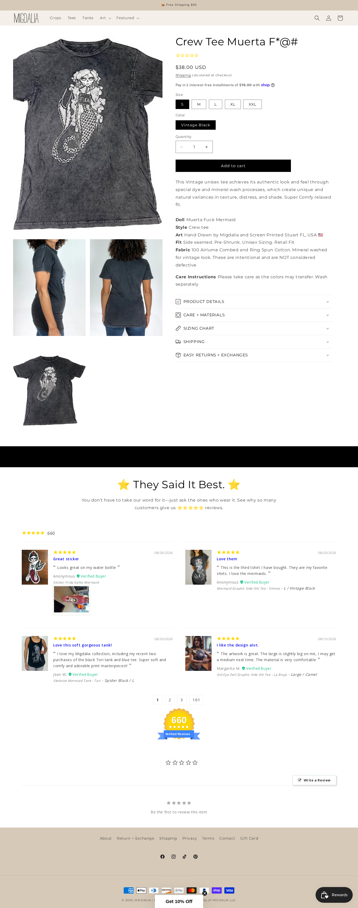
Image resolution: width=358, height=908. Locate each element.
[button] (105, 17)
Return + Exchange (135, 838)
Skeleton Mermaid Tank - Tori (77, 680)
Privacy (189, 838)
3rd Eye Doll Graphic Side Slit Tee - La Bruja (252, 674)
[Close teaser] (204, 893)
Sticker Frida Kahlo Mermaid (76, 582)
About (106, 838)
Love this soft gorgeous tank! (82, 645)
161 (196, 699)
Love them (227, 558)
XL (232, 104)
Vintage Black (195, 125)
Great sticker (66, 558)
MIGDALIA (142, 900)
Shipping (183, 75)
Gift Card (249, 838)
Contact (227, 838)
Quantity (184, 136)
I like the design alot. (238, 645)
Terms (208, 838)
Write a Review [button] (317, 780)
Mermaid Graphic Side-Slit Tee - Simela (248, 588)
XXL (252, 104)
